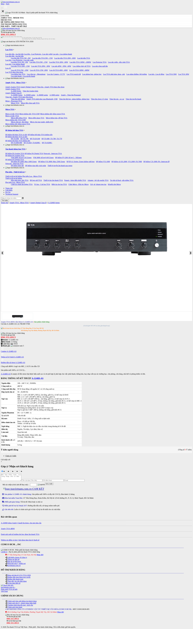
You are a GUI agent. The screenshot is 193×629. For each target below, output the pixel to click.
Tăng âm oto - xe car (116, 99)
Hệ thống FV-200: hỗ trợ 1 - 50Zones (68, 158)
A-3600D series (42, 95)
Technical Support (11, 194)
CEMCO (4, 552)
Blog (2, 4)
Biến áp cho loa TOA (59, 184)
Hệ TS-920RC (47, 143)
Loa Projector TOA (99, 62)
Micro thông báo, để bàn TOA (56, 118)
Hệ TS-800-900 (16, 143)
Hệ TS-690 (15, 139)
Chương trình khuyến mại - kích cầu (20, 605)
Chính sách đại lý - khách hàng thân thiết (21, 603)
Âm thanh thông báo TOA (15, 149)
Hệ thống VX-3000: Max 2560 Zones (51, 162)
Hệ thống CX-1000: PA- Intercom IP (156, 162)
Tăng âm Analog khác (30, 91)
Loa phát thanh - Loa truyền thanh (23, 76)
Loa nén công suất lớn (100, 66)
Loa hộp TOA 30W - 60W (58, 62)
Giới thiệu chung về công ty (17, 557)
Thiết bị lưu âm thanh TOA (53, 180)
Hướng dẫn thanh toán (15, 579)
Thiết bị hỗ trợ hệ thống (13, 176)
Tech (7, 4)
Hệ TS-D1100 (35, 139)
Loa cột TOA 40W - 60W (58, 70)
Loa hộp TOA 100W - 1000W (80, 62)
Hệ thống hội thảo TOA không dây (40, 135)
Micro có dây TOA (12, 114)
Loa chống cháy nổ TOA (81, 66)
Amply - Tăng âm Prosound (71, 95)
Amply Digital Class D (28, 87)
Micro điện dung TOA (36, 118)
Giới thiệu (8, 190)
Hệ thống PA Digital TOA (34, 153)
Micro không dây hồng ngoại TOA (52, 114)
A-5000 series (54, 95)
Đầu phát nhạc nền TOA (19, 180)
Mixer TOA (15, 103)
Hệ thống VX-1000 (103, 162)
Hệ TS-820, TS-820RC (32, 143)
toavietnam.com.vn (14, 565)
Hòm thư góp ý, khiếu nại (16, 563)
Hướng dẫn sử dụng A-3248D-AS (13, 362)
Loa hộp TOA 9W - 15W (39, 62)
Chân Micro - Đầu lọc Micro (78, 184)
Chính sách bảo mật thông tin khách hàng (22, 601)
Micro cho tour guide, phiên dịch (41, 122)
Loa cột (8, 68)
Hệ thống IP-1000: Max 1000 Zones (24, 162)
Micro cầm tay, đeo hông (19, 122)
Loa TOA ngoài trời (74, 74)
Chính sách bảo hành (14, 607)
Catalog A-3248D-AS (8, 351)
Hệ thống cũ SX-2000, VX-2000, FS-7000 (126, 162)
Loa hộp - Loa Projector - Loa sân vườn (38, 54)
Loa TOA (9, 50)
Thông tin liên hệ (13, 559)
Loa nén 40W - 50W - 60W (61, 66)
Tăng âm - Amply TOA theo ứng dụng (50, 87)
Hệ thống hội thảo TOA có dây (16, 135)
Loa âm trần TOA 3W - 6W (21, 58)
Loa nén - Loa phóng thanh (62, 54)
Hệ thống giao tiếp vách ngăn (35, 166)
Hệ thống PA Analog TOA (14, 153)
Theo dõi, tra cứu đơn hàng (17, 581)
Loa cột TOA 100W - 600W (79, 70)
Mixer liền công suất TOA (30, 103)
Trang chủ (9, 188)
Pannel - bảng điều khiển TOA (75, 180)
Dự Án (7, 192)
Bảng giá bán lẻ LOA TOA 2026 (19, 575)
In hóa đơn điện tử (13, 583)
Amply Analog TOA (12, 87)
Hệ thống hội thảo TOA (14, 130)
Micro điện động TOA (19, 118)
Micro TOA (9, 109)
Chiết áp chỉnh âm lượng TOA (22, 184)
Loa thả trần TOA (83, 58)
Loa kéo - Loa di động (156, 74)
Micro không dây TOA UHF (29, 114)
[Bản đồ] (40, 555)
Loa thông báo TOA (18, 74)
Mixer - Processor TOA (13, 101)
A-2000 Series (16, 91)
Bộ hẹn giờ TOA (36, 180)
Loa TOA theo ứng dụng (14, 72)
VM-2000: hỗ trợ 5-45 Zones (21, 158)
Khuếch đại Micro (114, 184)
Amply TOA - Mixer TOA (15, 83)
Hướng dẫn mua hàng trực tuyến (18, 577)
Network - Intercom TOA (53, 153)
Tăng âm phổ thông (18, 99)
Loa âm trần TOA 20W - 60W (65, 58)
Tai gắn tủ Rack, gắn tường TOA (121, 180)
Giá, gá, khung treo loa (98, 184)
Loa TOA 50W (171, 74)
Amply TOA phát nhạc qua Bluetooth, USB (42, 99)
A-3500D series (29, 95)
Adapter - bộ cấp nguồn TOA (98, 180)
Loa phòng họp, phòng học (92, 74)
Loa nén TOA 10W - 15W (20, 66)
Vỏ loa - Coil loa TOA (42, 184)
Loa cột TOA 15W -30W (39, 70)
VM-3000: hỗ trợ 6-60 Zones (43, 158)
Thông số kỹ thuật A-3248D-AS (12, 357)
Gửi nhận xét (5, 460)
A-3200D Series (16, 95)
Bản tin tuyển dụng (14, 561)
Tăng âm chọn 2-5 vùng (99, 99)
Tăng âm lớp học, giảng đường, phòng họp (74, 99)
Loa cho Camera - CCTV (56, 74)
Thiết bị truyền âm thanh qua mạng (60, 166)
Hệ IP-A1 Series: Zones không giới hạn (80, 162)
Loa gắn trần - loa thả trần (14, 54)
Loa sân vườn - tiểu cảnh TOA (119, 62)
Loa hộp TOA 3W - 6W (19, 62)
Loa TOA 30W (183, 74)
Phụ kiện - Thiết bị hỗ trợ (15, 172)
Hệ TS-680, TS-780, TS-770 (52, 139)
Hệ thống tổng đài (17, 166)
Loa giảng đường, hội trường (136, 74)
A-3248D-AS (6, 374)
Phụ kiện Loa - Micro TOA (32, 176)
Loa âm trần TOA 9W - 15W (42, 58)
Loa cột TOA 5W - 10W (19, 70)
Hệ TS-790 (24, 139)
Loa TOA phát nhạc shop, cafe (114, 74)
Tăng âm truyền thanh (133, 99)
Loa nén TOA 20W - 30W (40, 66)
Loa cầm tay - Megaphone (36, 74)
